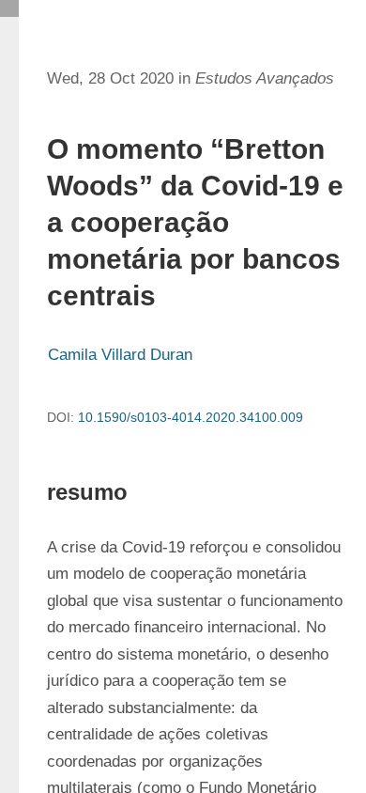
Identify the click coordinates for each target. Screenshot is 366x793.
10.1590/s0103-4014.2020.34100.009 (190, 417)
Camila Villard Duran (120, 355)
